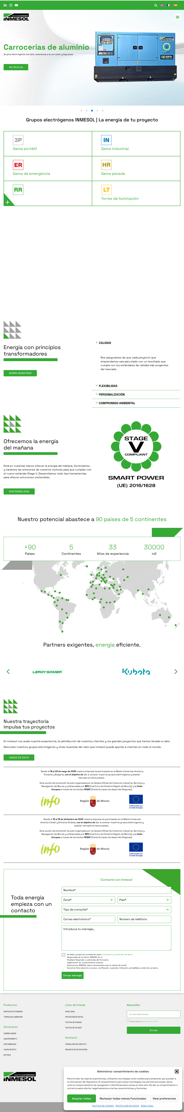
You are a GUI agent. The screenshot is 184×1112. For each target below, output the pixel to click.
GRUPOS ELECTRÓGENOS (13, 1012)
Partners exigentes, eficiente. (92, 645)
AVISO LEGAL (147, 1105)
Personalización (112, 394)
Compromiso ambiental (117, 403)
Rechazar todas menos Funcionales (123, 1098)
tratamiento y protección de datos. (117, 954)
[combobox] (88, 899)
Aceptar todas (81, 1098)
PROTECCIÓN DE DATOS (127, 1105)
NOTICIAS (7, 1055)
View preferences (164, 1098)
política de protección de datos (149, 1021)
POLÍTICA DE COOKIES (103, 1105)
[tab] (48, 143)
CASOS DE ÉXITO (10, 1050)
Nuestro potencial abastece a (92, 519)
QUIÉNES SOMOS (10, 1033)
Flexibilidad (108, 386)
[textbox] (85, 899)
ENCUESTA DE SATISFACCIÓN (76, 1050)
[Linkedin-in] (5, 5)
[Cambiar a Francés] (168, 5)
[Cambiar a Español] (175, 5)
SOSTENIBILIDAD (10, 1044)
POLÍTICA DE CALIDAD (73, 1028)
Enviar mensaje (72, 975)
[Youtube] (16, 5)
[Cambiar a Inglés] (161, 5)
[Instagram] (10, 5)
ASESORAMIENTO (10, 1039)
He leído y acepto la (144, 1021)
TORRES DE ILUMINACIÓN (13, 1017)
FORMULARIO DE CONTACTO (75, 1044)
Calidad (105, 343)
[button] (177, 1071)
